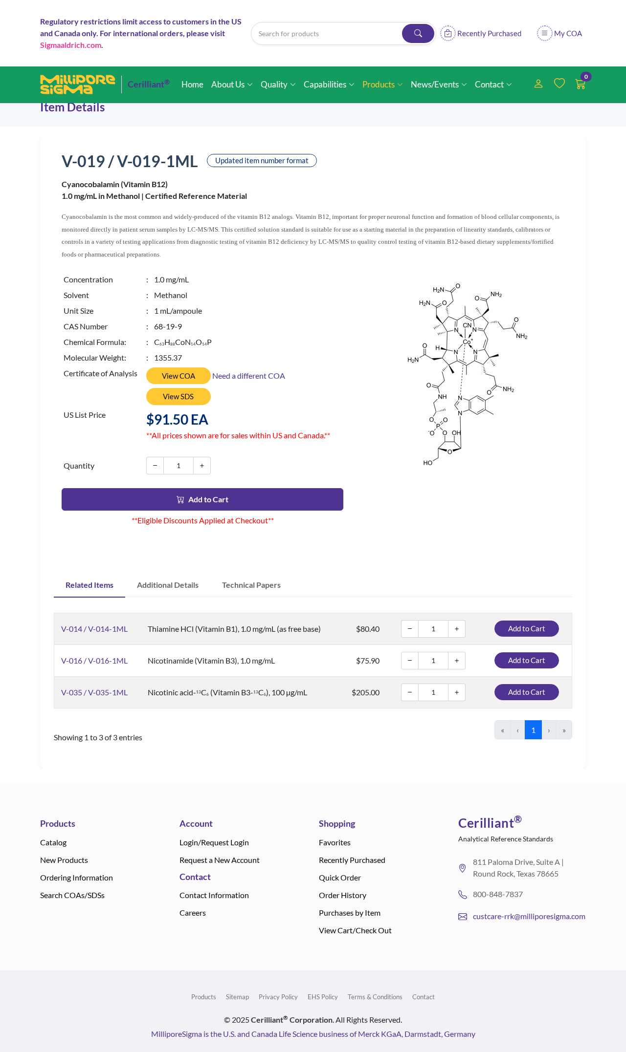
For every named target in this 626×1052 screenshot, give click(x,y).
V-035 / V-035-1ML (94, 692)
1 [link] (533, 729)
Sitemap (237, 997)
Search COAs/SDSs (72, 895)
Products (203, 997)
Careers (192, 912)
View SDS (178, 396)
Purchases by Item (349, 912)
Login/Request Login (214, 842)
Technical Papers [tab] (251, 584)
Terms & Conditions (375, 997)
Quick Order (340, 877)
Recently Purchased (352, 859)
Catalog (53, 842)
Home (192, 84)
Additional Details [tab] (168, 584)
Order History (342, 895)
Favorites (335, 842)
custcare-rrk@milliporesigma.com (529, 916)
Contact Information (214, 895)
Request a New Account (219, 859)
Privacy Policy (278, 997)
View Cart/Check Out (355, 930)
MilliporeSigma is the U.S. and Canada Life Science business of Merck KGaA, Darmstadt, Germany (313, 1033)
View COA (178, 375)
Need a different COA (248, 375)
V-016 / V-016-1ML (94, 660)
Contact (423, 997)
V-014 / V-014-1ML (94, 628)
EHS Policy (323, 997)
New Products (64, 859)
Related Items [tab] (89, 584)
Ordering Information (76, 877)
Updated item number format (262, 160)
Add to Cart (208, 499)
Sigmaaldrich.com (70, 44)
